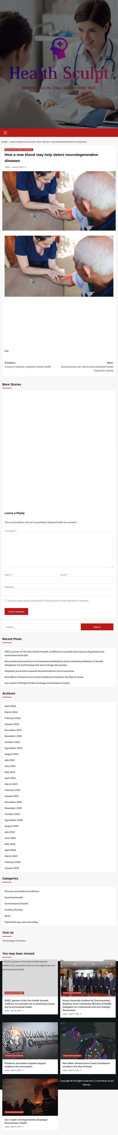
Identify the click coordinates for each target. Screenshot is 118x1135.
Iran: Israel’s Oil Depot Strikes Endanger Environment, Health (37, 683)
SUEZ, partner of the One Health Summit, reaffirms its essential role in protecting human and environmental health (54, 653)
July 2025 (10, 760)
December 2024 (13, 802)
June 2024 (10, 838)
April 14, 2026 (16, 1127)
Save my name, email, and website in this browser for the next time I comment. (48, 600)
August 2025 (12, 754)
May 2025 (10, 772)
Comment (11, 530)
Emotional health (14, 897)
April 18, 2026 (16, 1011)
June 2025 (10, 766)
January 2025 (12, 796)
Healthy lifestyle (14, 909)
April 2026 (10, 706)
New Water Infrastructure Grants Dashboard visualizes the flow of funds (44, 677)
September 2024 (14, 820)
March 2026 (11, 712)
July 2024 (10, 832)
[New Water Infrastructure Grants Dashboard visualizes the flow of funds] (88, 1040)
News (8, 915)
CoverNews (101, 1080)
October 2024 (12, 814)
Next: (87, 366)
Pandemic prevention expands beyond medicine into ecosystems (39, 671)
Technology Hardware (14, 940)
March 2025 (11, 784)
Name (9, 574)
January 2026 (12, 724)
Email (64, 574)
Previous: (28, 364)
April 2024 (10, 850)
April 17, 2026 (74, 1014)
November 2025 (13, 736)
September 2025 (14, 748)
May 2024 (10, 844)
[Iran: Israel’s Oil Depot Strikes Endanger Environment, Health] (30, 1097)
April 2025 (10, 778)
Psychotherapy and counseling (21, 922)
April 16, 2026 (16, 1070)
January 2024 (12, 868)
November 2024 (13, 808)
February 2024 (12, 862)
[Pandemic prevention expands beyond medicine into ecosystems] (30, 1040)
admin (7, 167)
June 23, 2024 (17, 167)
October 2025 (12, 742)
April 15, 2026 (74, 1070)
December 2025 (13, 730)
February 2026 (12, 718)
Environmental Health (16, 903)
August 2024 (12, 826)
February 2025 (12, 790)
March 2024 (11, 856)
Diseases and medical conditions (19, 150)
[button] (5, 132)
